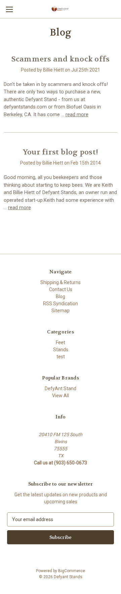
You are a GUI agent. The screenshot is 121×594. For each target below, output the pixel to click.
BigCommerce (71, 570)
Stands (60, 349)
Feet (60, 342)
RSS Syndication (60, 303)
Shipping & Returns (60, 282)
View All (60, 395)
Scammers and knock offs (60, 59)
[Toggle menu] (9, 9)
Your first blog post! (60, 152)
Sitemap (60, 310)
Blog (60, 296)
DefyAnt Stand (60, 388)
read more (77, 114)
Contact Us (60, 289)
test (60, 356)
